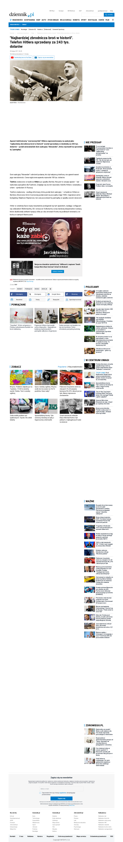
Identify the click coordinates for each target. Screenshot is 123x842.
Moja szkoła (55, 822)
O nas (21, 836)
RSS (111, 836)
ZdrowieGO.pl (90, 11)
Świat (24, 24)
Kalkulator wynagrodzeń (105, 829)
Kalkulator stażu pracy (104, 820)
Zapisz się (61, 798)
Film (53, 827)
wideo (37, 289)
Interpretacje (13, 827)
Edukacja (55, 820)
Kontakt (12, 836)
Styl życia (76, 829)
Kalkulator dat (102, 816)
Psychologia (77, 827)
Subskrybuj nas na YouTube (22, 57)
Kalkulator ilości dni (103, 818)
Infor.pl (12, 816)
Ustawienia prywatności (98, 836)
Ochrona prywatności (65, 836)
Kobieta (54, 816)
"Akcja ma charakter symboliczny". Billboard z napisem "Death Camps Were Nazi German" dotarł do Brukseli (57, 265)
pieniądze (28, 289)
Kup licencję (30, 281)
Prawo (76, 816)
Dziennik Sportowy (58, 29)
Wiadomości (14, 24)
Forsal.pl (12, 822)
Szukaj (110, 15)
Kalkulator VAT (102, 822)
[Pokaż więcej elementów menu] (112, 20)
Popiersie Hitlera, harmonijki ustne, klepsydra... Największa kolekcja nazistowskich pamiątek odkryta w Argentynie (46, 328)
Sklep (111, 11)
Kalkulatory (102, 813)
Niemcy (19, 289)
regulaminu (62, 792)
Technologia (36, 818)
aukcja (44, 289)
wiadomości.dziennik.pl (23, 33)
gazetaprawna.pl (102, 11)
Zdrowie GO (32, 29)
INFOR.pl (52, 11)
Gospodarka (36, 820)
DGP (80, 11)
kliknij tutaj (71, 805)
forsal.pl (61, 11)
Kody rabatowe (56, 818)
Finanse (76, 818)
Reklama (30, 836)
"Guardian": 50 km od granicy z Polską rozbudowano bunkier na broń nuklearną (21, 327)
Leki (75, 820)
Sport (34, 824)
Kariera (40, 836)
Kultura (54, 831)
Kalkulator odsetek (103, 824)
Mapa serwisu (81, 836)
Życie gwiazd (56, 824)
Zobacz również (58, 271)
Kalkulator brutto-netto (104, 827)
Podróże (35, 829)
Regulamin (50, 836)
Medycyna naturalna (80, 822)
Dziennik (12, 33)
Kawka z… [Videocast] (44, 29)
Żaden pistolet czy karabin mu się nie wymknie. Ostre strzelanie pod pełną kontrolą (70, 327)
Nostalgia (24, 29)
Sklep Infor (13, 829)
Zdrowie (35, 827)
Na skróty (13, 813)
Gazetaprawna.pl (15, 818)
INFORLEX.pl (71, 11)
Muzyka (54, 829)
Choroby (76, 824)
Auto (34, 816)
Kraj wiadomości (75, 367)
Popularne (62, 367)
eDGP (11, 820)
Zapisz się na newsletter (45, 57)
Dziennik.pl (36, 813)
